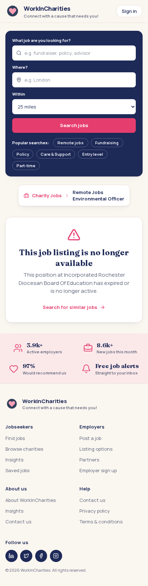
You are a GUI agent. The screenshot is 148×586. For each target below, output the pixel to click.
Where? (20, 67)
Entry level (92, 154)
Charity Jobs (47, 195)
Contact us (18, 521)
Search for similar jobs (70, 307)
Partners (89, 459)
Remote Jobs (88, 192)
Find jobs (15, 438)
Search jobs (74, 125)
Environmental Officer (98, 198)
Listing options (95, 449)
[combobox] (74, 52)
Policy (23, 154)
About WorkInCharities (30, 500)
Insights (14, 459)
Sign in (129, 11)
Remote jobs (70, 142)
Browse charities (24, 449)
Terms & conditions (100, 521)
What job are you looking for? (41, 40)
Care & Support (56, 154)
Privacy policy (94, 511)
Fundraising (107, 142)
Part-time (26, 165)
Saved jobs (17, 470)
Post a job (90, 438)
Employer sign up (98, 470)
